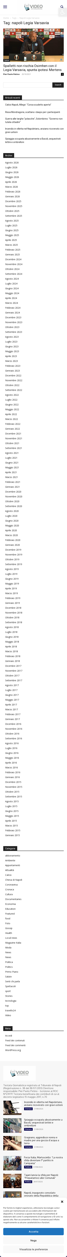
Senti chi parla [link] (12, 981)
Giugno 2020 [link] (12, 520)
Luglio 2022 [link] (11, 399)
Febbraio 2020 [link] (12, 540)
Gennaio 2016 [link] (12, 777)
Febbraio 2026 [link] (12, 191)
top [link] (7, 1005)
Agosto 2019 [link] (12, 569)
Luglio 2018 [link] (11, 632)
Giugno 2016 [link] (12, 752)
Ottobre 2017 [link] (12, 675)
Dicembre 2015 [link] (13, 782)
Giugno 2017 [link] (12, 694)
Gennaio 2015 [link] (12, 835)
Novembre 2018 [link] (13, 612)
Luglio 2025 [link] (11, 225)
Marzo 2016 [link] (11, 767)
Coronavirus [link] (11, 884)
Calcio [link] (6, 60)
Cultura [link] (9, 894)
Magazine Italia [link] (13, 942)
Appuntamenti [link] (12, 865)
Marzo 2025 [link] (11, 244)
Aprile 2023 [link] (11, 356)
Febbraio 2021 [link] (12, 481)
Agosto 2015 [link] (12, 801)
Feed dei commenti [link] (15, 1045)
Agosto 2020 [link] (12, 511)
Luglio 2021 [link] (11, 457)
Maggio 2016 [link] (12, 757)
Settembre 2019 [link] (13, 564)
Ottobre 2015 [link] (12, 791)
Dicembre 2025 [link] (13, 201)
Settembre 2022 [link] (13, 390)
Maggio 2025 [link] (12, 235)
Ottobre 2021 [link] (12, 443)
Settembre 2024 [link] (13, 273)
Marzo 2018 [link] (11, 651)
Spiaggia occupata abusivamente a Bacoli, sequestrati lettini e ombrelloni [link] (33, 140)
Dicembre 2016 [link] (13, 723)
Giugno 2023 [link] (12, 346)
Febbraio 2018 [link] (12, 656)
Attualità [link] (9, 870)
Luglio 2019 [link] (11, 573)
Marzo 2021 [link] (11, 477)
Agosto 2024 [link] (12, 278)
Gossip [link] (8, 928)
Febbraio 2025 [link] (12, 249)
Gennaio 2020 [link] (12, 544)
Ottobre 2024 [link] (12, 269)
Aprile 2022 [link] (11, 414)
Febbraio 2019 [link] (12, 598)
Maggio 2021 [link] (12, 467)
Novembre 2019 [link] (13, 554)
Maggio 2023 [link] (12, 351)
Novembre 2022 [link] (13, 380)
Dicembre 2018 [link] (13, 607)
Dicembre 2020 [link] (13, 491)
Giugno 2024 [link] (12, 288)
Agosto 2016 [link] (12, 743)
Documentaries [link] (13, 899)
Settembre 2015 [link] (13, 796)
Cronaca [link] (9, 889)
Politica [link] (9, 962)
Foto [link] (7, 923)
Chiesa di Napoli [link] (13, 879)
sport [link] (8, 991)
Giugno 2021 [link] (12, 462)
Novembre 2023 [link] (13, 322)
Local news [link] (11, 937)
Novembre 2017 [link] (13, 670)
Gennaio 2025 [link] (12, 254)
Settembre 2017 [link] (13, 680)
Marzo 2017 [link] (11, 709)
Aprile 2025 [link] (11, 239)
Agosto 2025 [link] (12, 220)
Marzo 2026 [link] (11, 186)
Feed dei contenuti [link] (15, 1040)
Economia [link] (10, 903)
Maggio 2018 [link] (12, 641)
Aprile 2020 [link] (11, 530)
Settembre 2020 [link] (13, 506)
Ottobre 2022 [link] (12, 385)
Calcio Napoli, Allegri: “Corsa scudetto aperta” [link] (28, 104)
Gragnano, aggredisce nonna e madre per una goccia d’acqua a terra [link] (41, 1140)
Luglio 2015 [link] (11, 806)
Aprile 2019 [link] (11, 588)
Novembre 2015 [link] (13, 786)
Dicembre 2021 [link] (13, 433)
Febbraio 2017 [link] (12, 714)
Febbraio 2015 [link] (12, 830)
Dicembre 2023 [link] (13, 317)
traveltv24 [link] (10, 1010)
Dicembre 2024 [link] (13, 259)
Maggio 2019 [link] (12, 583)
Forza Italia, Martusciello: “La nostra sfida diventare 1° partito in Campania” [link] (43, 1160)
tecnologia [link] (10, 1000)
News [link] (8, 952)
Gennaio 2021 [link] (12, 486)
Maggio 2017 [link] (12, 699)
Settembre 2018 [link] (13, 622)
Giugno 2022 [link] (12, 404)
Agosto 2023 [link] (12, 336)
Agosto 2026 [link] (12, 162)
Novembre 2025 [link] (13, 206)
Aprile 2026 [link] (11, 181)
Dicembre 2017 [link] (13, 665)
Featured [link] (10, 913)
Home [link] (6, 18)
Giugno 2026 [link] (12, 172)
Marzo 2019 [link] (11, 593)
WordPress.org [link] (13, 1050)
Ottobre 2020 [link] (12, 501)
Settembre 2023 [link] (13, 331)
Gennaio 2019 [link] (12, 602)
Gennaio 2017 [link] (12, 719)
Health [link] (8, 933)
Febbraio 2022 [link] (12, 423)
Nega (33, 1240)
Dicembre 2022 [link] (13, 375)
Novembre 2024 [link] (13, 264)
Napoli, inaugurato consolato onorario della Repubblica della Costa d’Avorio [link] (41, 1195)
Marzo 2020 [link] (11, 535)
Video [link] (8, 1015)
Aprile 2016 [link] (11, 762)
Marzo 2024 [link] (11, 302)
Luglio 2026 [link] (11, 167)
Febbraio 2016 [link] (12, 772)
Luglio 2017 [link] (11, 690)
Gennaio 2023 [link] (12, 370)
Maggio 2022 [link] (12, 409)
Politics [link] (9, 966)
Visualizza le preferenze (33, 1249)
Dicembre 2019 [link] (13, 549)
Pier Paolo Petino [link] (11, 74)
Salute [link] (8, 976)
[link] (63, 12)
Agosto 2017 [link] (12, 685)
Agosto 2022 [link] (12, 394)
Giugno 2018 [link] (12, 636)
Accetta (33, 1231)
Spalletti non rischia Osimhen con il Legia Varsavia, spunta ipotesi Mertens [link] (32, 68)
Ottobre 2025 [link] (12, 210)
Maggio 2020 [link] (12, 525)
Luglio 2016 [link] (11, 748)
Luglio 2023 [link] (11, 341)
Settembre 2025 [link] (13, 215)
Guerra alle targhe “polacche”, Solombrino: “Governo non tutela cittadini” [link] (34, 120)
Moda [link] (8, 947)
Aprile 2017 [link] (11, 704)
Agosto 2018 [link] (12, 627)
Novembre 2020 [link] (13, 496)
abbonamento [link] (12, 855)
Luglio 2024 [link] (11, 283)
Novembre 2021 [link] (13, 438)
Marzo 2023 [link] (11, 360)
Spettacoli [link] (10, 986)
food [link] (7, 918)
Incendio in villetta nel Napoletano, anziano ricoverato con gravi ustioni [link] (34, 130)
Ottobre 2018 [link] (12, 617)
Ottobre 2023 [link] (12, 327)
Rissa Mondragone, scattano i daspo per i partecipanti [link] (32, 112)
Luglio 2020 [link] (11, 515)
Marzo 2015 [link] (11, 825)
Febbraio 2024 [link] (12, 307)
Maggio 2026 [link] (12, 177)
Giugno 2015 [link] (12, 811)
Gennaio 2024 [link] (12, 312)
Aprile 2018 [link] (11, 646)
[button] (62, 1201)
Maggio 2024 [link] (12, 293)
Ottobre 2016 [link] (12, 733)
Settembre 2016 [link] (13, 738)
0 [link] (62, 74)
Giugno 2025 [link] (12, 230)
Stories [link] (9, 995)
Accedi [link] (8, 1035)
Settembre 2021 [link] (13, 448)
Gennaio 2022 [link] (12, 428)
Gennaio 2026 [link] (12, 196)
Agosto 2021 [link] (12, 452)
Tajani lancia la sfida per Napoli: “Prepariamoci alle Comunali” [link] (41, 1176)
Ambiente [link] (10, 860)
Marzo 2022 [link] (11, 419)
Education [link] (10, 908)
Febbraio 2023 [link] (12, 365)
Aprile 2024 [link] (11, 298)
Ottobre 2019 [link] (12, 559)
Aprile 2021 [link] (11, 472)
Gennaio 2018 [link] (12, 661)
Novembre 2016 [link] (13, 728)
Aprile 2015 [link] (11, 820)
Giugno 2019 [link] (12, 578)
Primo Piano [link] (11, 971)
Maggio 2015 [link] (12, 815)
